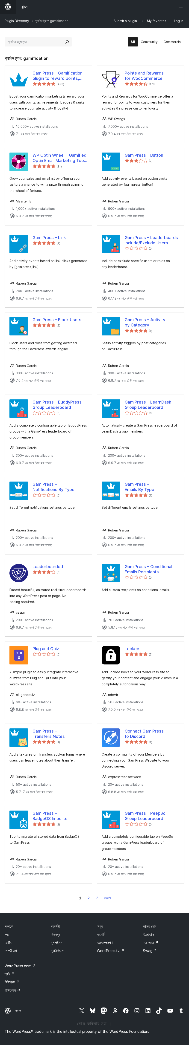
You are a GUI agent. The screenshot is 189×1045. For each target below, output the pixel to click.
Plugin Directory (17, 21)
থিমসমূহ (55, 934)
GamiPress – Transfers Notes (48, 734)
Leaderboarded (47, 566)
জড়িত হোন (149, 926)
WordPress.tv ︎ (110, 950)
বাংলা (18, 1011)
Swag (150, 950)
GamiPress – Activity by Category (145, 322)
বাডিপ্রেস (12, 990)
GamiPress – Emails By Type (139, 487)
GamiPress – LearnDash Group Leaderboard (148, 405)
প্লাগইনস (56, 942)
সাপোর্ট (100, 934)
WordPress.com (20, 966)
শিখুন (100, 926)
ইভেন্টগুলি (148, 934)
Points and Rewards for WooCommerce (144, 76)
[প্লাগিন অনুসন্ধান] (67, 41)
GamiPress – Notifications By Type (53, 487)
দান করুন (150, 942)
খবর (7, 934)
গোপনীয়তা (11, 950)
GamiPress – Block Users (56, 319)
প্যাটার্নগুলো (57, 950)
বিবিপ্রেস (12, 982)
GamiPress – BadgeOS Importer (50, 816)
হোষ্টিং (8, 942)
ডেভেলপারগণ (104, 942)
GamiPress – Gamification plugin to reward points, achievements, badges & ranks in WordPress (57, 76)
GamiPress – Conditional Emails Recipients (148, 569)
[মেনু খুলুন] (181, 7)
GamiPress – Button (144, 155)
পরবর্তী (107, 898)
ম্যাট (10, 974)
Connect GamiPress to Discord (144, 734)
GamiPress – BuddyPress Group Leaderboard (57, 405)
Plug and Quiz (45, 648)
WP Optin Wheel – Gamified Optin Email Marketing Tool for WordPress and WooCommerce (59, 158)
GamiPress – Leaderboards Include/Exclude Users (151, 240)
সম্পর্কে (9, 926)
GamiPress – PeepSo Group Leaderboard (145, 816)
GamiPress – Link (49, 237)
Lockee (132, 648)
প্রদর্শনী (55, 926)
